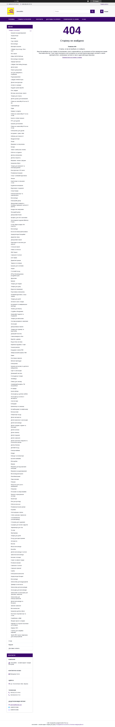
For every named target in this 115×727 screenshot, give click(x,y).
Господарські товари (17, 376)
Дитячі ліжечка (15, 432)
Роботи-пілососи (15, 504)
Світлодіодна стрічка (17, 512)
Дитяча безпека (15, 445)
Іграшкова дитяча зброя (18, 611)
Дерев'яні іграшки (16, 260)
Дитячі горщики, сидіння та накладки (18, 426)
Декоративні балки (16, 214)
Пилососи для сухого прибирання (17, 485)
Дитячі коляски (15, 429)
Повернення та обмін (71, 19)
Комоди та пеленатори (17, 456)
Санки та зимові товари (17, 560)
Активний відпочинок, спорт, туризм (19, 295)
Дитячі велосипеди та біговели (17, 602)
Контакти (39, 19)
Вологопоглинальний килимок (19, 231)
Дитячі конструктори (16, 82)
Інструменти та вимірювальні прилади (19, 305)
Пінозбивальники (15, 476)
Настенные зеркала (16, 358)
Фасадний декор (15, 212)
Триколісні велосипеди (17, 554)
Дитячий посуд (15, 447)
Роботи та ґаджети (16, 152)
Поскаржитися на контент (62, 724)
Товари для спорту (16, 96)
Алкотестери (14, 401)
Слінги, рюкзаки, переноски (18, 515)
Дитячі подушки (15, 435)
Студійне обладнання (17, 311)
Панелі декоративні (16, 70)
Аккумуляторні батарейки (18, 234)
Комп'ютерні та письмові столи (18, 181)
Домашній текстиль (16, 333)
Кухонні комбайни (16, 458)
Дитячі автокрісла (16, 417)
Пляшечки (13, 489)
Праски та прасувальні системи (17, 495)
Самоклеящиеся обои (17, 336)
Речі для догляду (16, 501)
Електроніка (14, 363)
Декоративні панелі (16, 239)
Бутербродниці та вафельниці (19, 409)
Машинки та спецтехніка (18, 144)
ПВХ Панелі (14, 252)
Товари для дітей (16, 299)
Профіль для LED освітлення (19, 217)
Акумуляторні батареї (17, 576)
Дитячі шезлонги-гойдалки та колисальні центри (19, 441)
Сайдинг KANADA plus (17, 79)
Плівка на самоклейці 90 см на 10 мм (19, 127)
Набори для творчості (17, 136)
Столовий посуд (15, 271)
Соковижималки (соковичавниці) (15, 518)
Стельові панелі (15, 247)
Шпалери (13, 38)
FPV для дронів (15, 121)
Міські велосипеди (16, 546)
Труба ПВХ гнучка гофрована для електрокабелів (19, 635)
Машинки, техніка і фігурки (18, 160)
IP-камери (13, 388)
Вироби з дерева (15, 339)
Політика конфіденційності (76, 724)
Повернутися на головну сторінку (72, 57)
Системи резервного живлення (19, 321)
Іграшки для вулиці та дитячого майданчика (20, 367)
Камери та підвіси (16, 111)
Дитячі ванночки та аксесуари (19, 420)
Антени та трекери (16, 85)
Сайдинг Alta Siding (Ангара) (19, 64)
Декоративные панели (17, 326)
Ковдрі (13, 453)
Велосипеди (14, 43)
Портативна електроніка (18, 292)
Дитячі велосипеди (16, 422)
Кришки (13, 281)
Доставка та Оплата (53, 19)
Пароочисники (15, 479)
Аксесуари (14, 324)
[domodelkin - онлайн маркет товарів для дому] (10, 14)
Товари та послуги (24, 19)
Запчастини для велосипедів (19, 587)
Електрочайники (15, 450)
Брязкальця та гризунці (17, 406)
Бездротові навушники (17, 209)
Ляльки (13, 178)
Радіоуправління (15, 77)
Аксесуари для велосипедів (19, 590)
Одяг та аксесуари (16, 370)
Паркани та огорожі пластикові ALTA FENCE (19, 624)
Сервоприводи (15, 105)
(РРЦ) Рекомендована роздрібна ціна (17, 274)
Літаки (12, 141)
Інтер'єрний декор (16, 200)
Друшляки (14, 278)
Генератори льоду (16, 414)
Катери (13, 147)
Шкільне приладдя (16, 361)
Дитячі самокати (15, 438)
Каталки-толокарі (16, 557)
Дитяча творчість (16, 157)
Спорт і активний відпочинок (19, 175)
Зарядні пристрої (16, 61)
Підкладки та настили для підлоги (18, 243)
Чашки (12, 268)
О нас (84, 19)
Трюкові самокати (16, 605)
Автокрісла (14, 541)
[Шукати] (92, 11)
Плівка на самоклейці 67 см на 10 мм (19, 114)
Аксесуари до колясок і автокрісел (17, 397)
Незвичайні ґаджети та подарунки (17, 315)
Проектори (14, 498)
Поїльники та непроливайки (18, 491)
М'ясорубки (14, 461)
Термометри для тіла (17, 527)
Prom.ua (66, 723)
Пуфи (12, 108)
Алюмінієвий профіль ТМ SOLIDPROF (18, 385)
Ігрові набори (14, 391)
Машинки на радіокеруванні (19, 471)
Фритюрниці (14, 533)
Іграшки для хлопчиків (17, 266)
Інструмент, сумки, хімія (17, 133)
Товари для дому (16, 286)
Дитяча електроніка (16, 155)
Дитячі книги (14, 67)
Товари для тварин (16, 283)
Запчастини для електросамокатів (16, 597)
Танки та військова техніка (18, 149)
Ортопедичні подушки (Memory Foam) (19, 221)
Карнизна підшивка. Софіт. (18, 344)
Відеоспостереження (17, 289)
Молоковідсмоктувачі (17, 473)
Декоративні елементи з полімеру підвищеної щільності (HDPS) (19, 205)
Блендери (13, 403)
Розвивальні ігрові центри (18, 507)
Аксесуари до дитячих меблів (19, 394)
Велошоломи (14, 412)
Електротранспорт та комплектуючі (17, 194)
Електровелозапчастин (17, 573)
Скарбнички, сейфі (16, 618)
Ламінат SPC (14, 628)
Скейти (13, 571)
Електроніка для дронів (17, 130)
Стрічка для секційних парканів (17, 631)
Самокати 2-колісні (16, 565)
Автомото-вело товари (17, 301)
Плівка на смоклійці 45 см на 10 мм (20, 102)
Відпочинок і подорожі (17, 188)
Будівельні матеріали (17, 185)
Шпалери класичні (16, 46)
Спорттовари (14, 191)
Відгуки (11, 644)
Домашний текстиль (16, 373)
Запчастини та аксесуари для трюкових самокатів (19, 593)
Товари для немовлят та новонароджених (18, 166)
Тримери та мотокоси (17, 584)
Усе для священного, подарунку (17, 73)
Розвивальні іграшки (16, 173)
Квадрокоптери (15, 139)
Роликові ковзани (16, 562)
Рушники (13, 509)
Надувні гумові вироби (17, 87)
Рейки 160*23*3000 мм (17, 56)
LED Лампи (14, 257)
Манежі (13, 464)
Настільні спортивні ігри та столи (18, 614)
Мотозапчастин (15, 608)
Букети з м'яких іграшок (17, 118)
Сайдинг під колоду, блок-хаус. (18, 50)
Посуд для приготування (18, 538)
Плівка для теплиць (16, 381)
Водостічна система (16, 342)
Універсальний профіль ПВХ (19, 352)
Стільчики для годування (18, 522)
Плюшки (13, 482)
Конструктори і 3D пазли (18, 170)
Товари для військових (17, 318)
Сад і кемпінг (14, 41)
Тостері (13, 530)
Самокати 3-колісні (16, 255)
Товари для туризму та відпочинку (17, 330)
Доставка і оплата (14, 648)
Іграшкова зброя (15, 163)
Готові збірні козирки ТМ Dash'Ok (18, 225)
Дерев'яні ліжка (15, 237)
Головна (11, 19)
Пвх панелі (14, 53)
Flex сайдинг (14, 90)
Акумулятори (14, 35)
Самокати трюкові (16, 568)
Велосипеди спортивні (17, 59)
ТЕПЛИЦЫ (14, 378)
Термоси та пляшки (16, 263)
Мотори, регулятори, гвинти (18, 93)
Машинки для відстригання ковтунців (18, 467)
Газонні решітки (15, 347)
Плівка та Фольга (16, 249)
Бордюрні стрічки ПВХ (17, 350)
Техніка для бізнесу (16, 308)
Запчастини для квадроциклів (19, 581)
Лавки (12, 355)
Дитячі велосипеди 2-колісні (19, 552)
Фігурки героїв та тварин (18, 621)
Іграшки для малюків (17, 123)
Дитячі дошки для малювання (19, 98)
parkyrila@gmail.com (16, 704)
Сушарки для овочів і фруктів (19, 524)
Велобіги (13, 549)
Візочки (13, 543)
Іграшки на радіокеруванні (18, 33)
